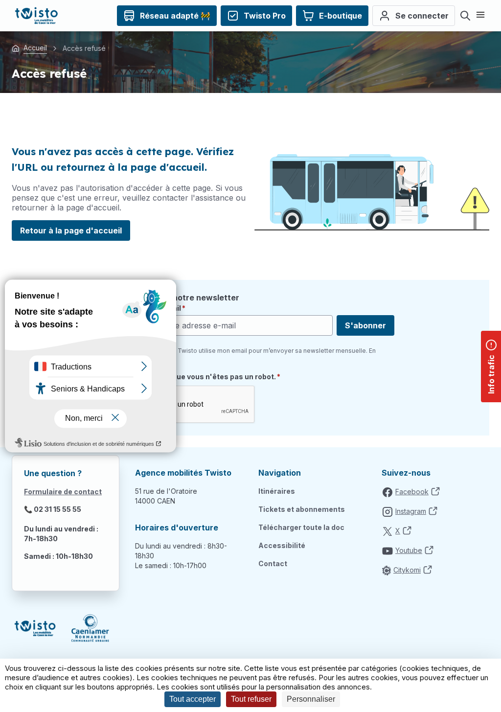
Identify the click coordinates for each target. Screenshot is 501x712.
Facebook (412, 491)
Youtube (408, 550)
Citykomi (407, 570)
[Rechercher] (465, 15)
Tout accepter (192, 699)
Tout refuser (251, 699)
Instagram (410, 511)
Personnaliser (311, 699)
